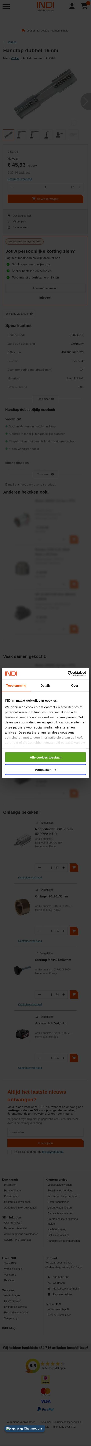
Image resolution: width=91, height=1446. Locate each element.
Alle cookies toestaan (45, 757)
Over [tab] (74, 685)
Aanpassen (43, 769)
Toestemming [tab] (16, 685)
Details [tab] (45, 685)
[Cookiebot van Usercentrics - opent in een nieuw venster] (67, 673)
